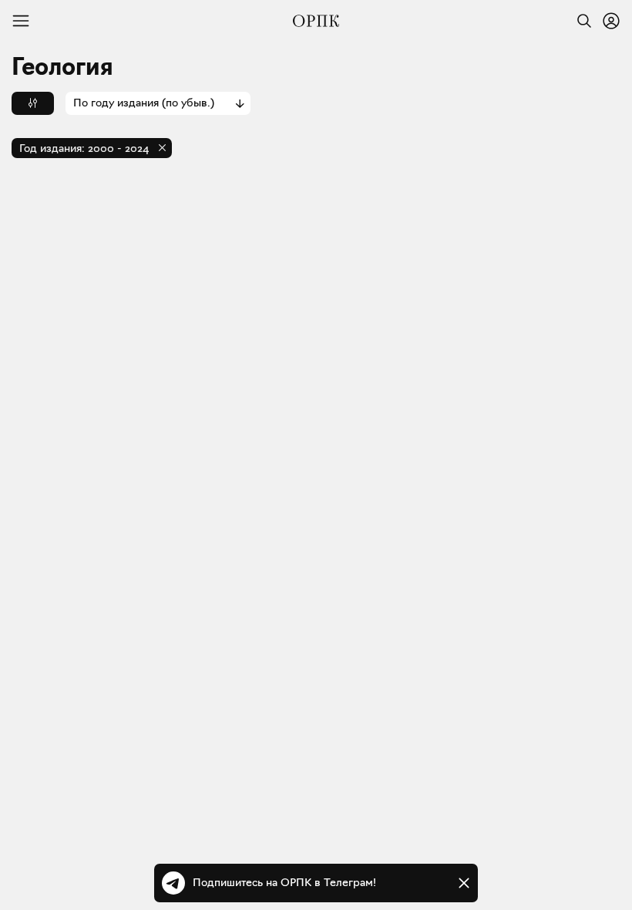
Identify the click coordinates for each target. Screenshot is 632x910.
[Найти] (580, 21)
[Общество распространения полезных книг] (316, 21)
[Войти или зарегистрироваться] (611, 21)
